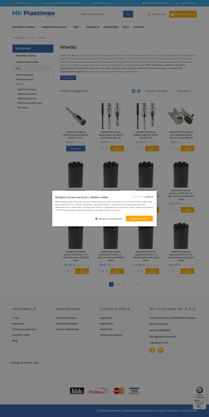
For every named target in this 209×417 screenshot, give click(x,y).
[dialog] (104, 208)
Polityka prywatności (112, 210)
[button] (110, 218)
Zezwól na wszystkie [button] (139, 218)
